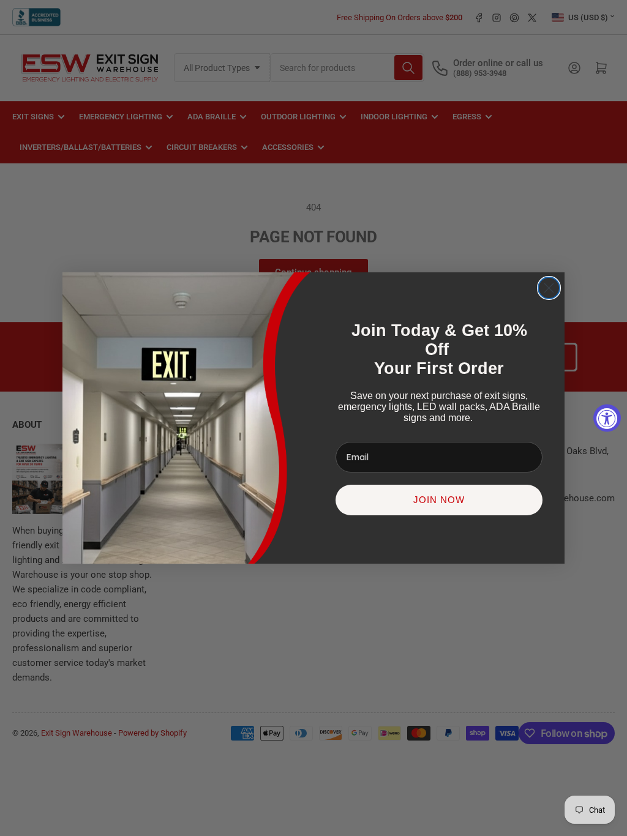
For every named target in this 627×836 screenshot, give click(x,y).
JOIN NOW (439, 500)
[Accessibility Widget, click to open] (607, 418)
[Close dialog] (549, 288)
